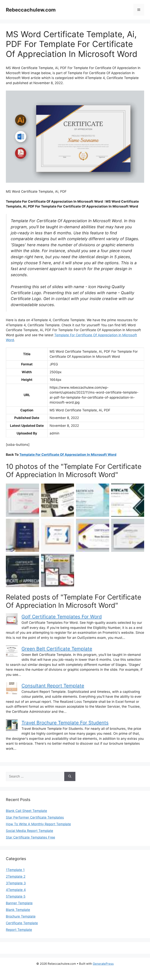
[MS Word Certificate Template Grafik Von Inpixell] (92, 535)
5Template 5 (15, 896)
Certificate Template (22, 923)
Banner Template (19, 903)
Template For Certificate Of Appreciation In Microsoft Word (67, 455)
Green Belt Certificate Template (56, 649)
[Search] (69, 776)
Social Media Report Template (29, 831)
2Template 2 (15, 876)
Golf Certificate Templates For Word (61, 616)
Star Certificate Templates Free (30, 837)
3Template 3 (16, 883)
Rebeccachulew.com (31, 10)
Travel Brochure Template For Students (65, 722)
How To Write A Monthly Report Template (38, 824)
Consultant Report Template (52, 686)
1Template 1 (15, 870)
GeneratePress (103, 964)
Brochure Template (21, 916)
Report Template (19, 930)
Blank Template (18, 910)
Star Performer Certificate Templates (35, 817)
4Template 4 (16, 890)
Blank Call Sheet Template (26, 811)
